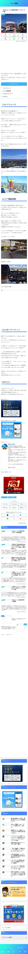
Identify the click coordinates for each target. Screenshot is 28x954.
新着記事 (10, 497)
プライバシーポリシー (7, 947)
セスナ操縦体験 (7, 91)
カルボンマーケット (8, 93)
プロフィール (14, 949)
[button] (25, 927)
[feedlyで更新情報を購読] (13, 467)
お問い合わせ (20, 947)
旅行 (15, 497)
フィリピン (5, 497)
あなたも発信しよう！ (6, 472)
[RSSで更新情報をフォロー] (14, 467)
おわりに (5, 96)
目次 (12, 84)
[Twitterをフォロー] (11, 467)
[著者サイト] (9, 467)
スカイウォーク (7, 88)
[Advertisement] (14, 57)
